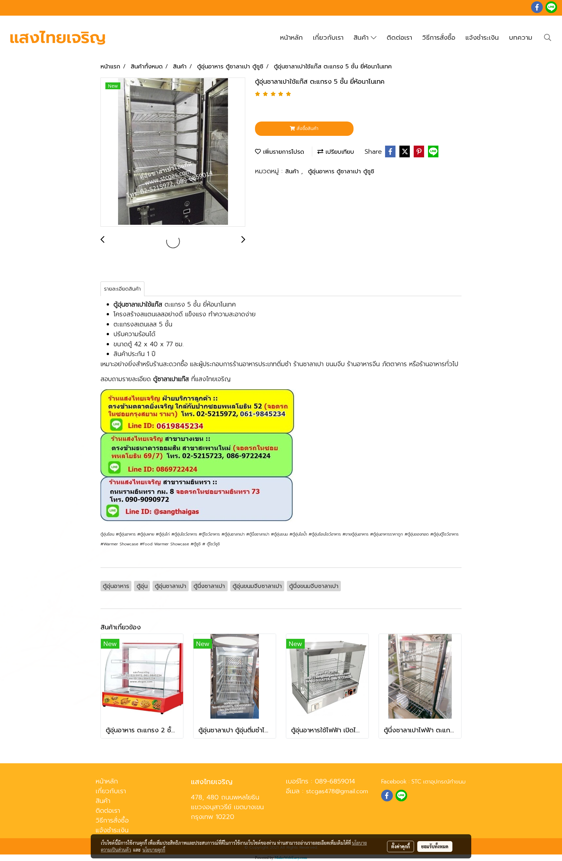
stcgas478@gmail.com (337, 791)
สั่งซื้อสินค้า (306, 128)
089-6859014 (335, 781)
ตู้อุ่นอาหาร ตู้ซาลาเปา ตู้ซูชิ (341, 171)
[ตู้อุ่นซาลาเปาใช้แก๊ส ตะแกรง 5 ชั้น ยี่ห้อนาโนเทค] (173, 152)
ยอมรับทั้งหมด (434, 846)
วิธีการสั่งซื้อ (438, 37)
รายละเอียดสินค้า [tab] (122, 289)
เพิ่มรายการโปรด (282, 151)
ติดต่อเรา (399, 37)
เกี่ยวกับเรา (328, 37)
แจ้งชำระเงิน (482, 37)
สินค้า (362, 37)
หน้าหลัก (291, 37)
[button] (548, 37)
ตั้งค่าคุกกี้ (400, 846)
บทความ (520, 37)
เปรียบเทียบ (338, 151)
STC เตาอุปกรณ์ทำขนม (438, 781)
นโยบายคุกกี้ (153, 850)
